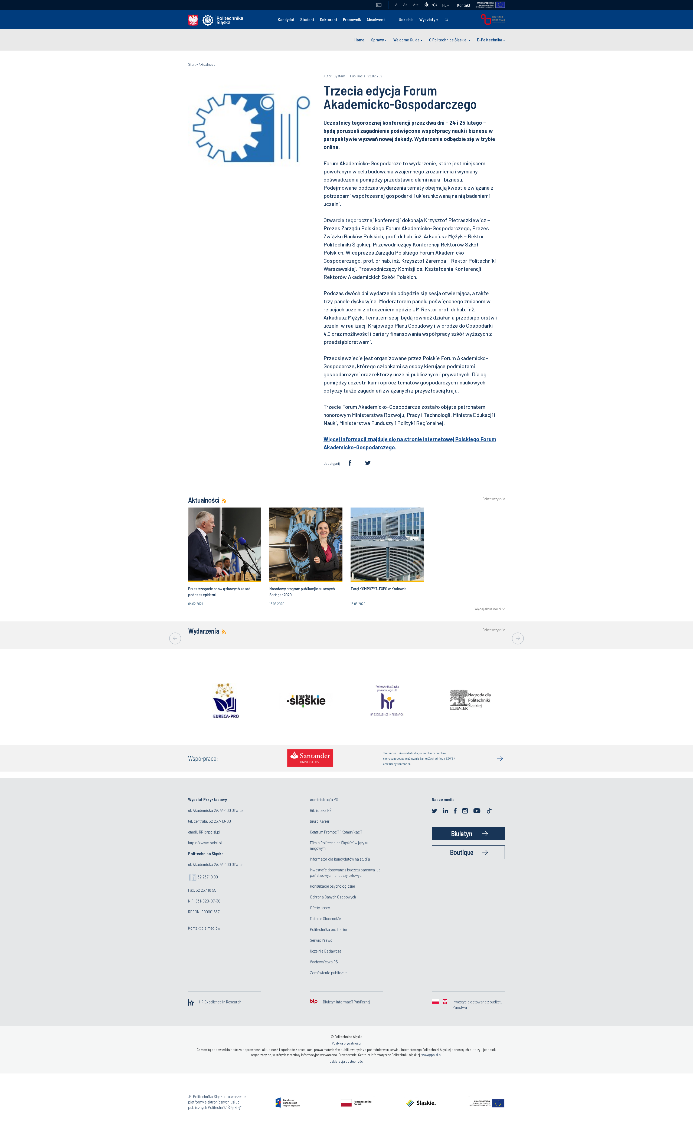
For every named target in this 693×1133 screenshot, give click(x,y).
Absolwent (376, 19)
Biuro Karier (319, 821)
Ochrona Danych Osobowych (333, 896)
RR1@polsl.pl (209, 831)
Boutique (461, 852)
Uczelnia (406, 19)
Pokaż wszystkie (494, 499)
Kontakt (463, 5)
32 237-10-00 (220, 821)
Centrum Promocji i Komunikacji (336, 831)
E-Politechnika (489, 39)
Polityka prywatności (346, 1043)
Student (307, 19)
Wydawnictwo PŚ (324, 961)
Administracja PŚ (324, 799)
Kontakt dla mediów (204, 927)
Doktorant (328, 19)
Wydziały (427, 19)
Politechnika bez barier (328, 929)
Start (192, 64)
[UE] (487, 5)
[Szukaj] (446, 19)
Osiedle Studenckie (325, 918)
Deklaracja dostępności (347, 1061)
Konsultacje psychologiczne (332, 885)
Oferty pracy (320, 907)
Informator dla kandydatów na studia (340, 858)
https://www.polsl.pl (205, 842)
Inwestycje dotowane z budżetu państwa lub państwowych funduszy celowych (345, 872)
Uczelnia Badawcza (325, 950)
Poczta (378, 5)
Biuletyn (461, 833)
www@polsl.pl (431, 1055)
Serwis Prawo (321, 940)
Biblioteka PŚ (321, 810)
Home (359, 39)
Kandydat (286, 19)
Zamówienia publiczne (328, 972)
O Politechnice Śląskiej (448, 39)
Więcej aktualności (488, 609)
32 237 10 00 (208, 876)
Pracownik (352, 19)
